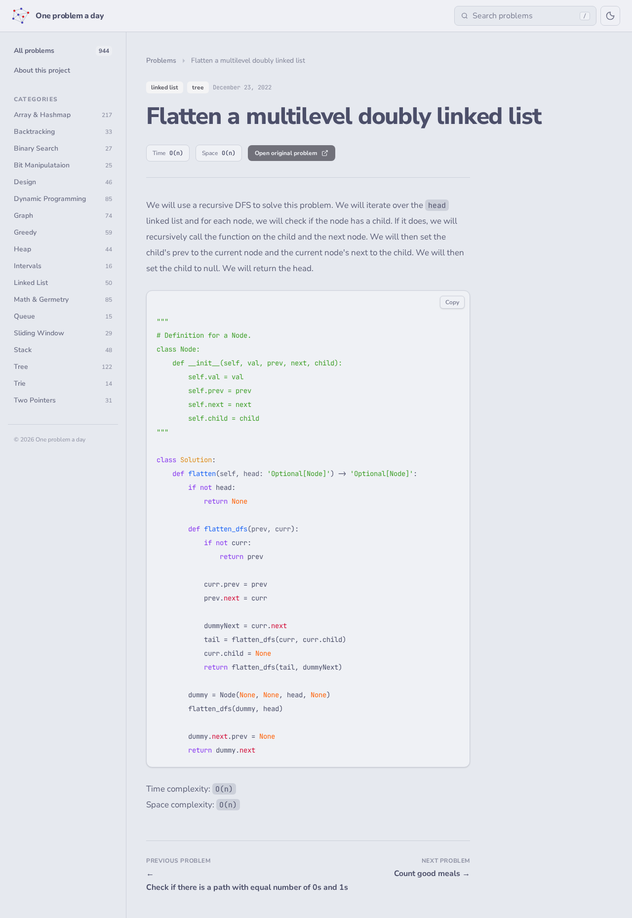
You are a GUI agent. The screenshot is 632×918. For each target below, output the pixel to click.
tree (198, 87)
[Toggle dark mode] (610, 16)
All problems (61, 50)
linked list (164, 87)
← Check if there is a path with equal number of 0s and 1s (225, 880)
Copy (452, 302)
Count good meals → (432, 873)
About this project (42, 70)
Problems (161, 60)
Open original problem (286, 153)
